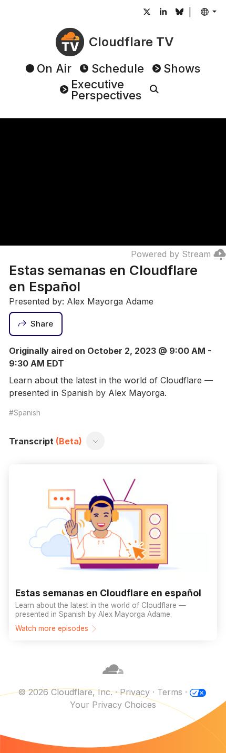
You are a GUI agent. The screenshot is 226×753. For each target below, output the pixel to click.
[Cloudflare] (113, 679)
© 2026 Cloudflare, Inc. (65, 692)
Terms (169, 692)
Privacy (135, 692)
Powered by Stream (171, 254)
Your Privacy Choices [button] (113, 704)
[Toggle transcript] (95, 441)
